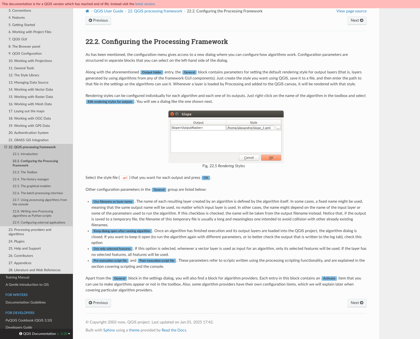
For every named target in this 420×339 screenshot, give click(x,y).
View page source (351, 11)
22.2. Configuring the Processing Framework (35, 163)
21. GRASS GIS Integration (29, 140)
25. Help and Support (25, 248)
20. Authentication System (29, 133)
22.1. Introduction (25, 154)
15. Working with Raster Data (31, 97)
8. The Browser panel (24, 46)
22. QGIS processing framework (32, 147)
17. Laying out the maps (26, 111)
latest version (145, 4)
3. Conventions (20, 10)
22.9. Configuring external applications (39, 222)
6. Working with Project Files (30, 32)
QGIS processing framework (155, 11)
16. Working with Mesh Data (30, 104)
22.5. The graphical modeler (32, 186)
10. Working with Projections (30, 61)
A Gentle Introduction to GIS (27, 285)
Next (355, 20)
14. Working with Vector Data (31, 89)
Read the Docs (174, 330)
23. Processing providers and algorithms (30, 232)
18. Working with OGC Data (30, 118)
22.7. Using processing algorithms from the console (40, 202)
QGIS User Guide (108, 11)
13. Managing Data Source (28, 82)
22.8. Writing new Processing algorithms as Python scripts (33, 213)
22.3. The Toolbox (25, 172)
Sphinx (109, 330)
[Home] (87, 11)
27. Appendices (20, 263)
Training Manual (17, 277)
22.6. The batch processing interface (38, 193)
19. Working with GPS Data (29, 126)
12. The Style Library (24, 75)
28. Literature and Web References (35, 270)
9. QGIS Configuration (25, 53)
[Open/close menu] (5, 147)
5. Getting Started (22, 25)
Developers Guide (19, 327)
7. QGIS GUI (18, 39)
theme (134, 330)
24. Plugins (17, 241)
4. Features (17, 17)
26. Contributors (21, 256)
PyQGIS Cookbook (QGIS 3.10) (29, 320)
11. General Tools (21, 68)
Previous (100, 20)
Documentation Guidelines (26, 302)
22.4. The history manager (31, 179)
